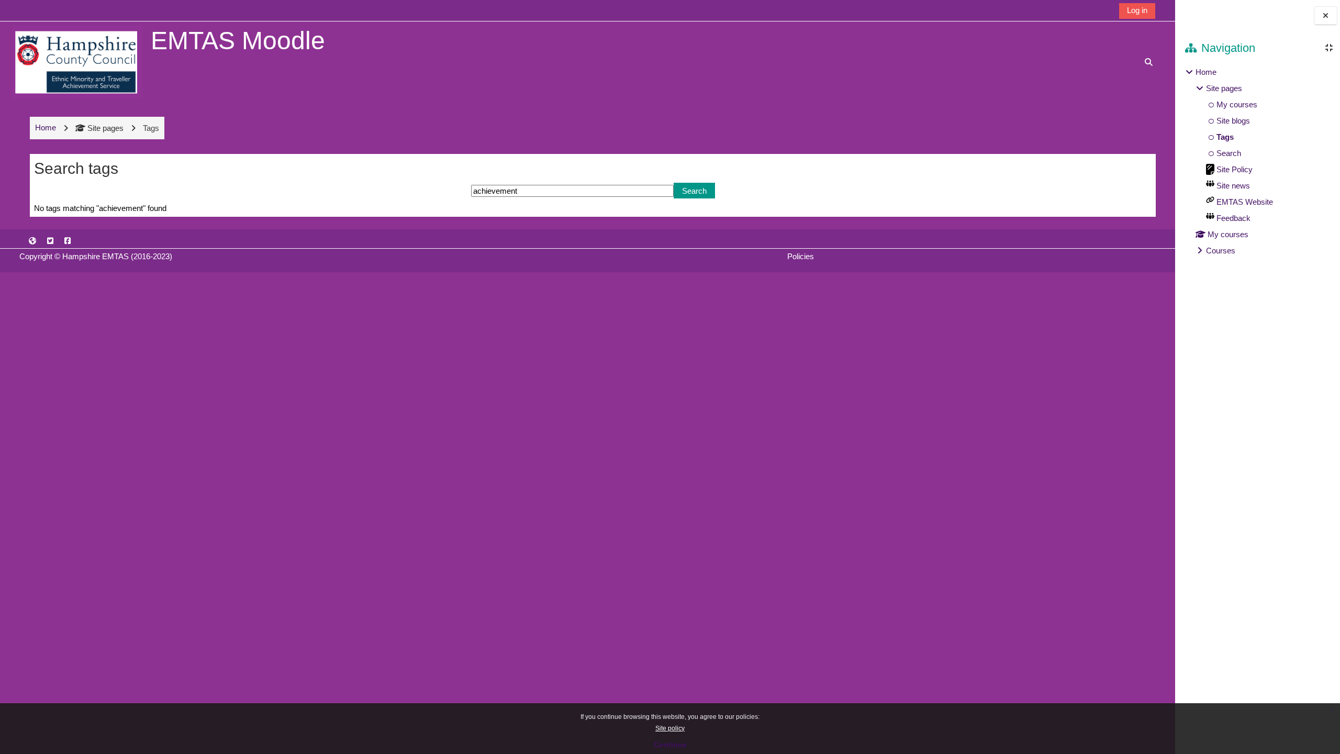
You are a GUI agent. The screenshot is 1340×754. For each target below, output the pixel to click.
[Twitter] (50, 241)
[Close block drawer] (1325, 16)
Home (1206, 72)
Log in (1137, 10)
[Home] (77, 61)
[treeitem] (1257, 161)
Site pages (105, 128)
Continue (670, 744)
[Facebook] (67, 241)
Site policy (670, 728)
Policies (800, 256)
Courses (1220, 250)
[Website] (32, 241)
